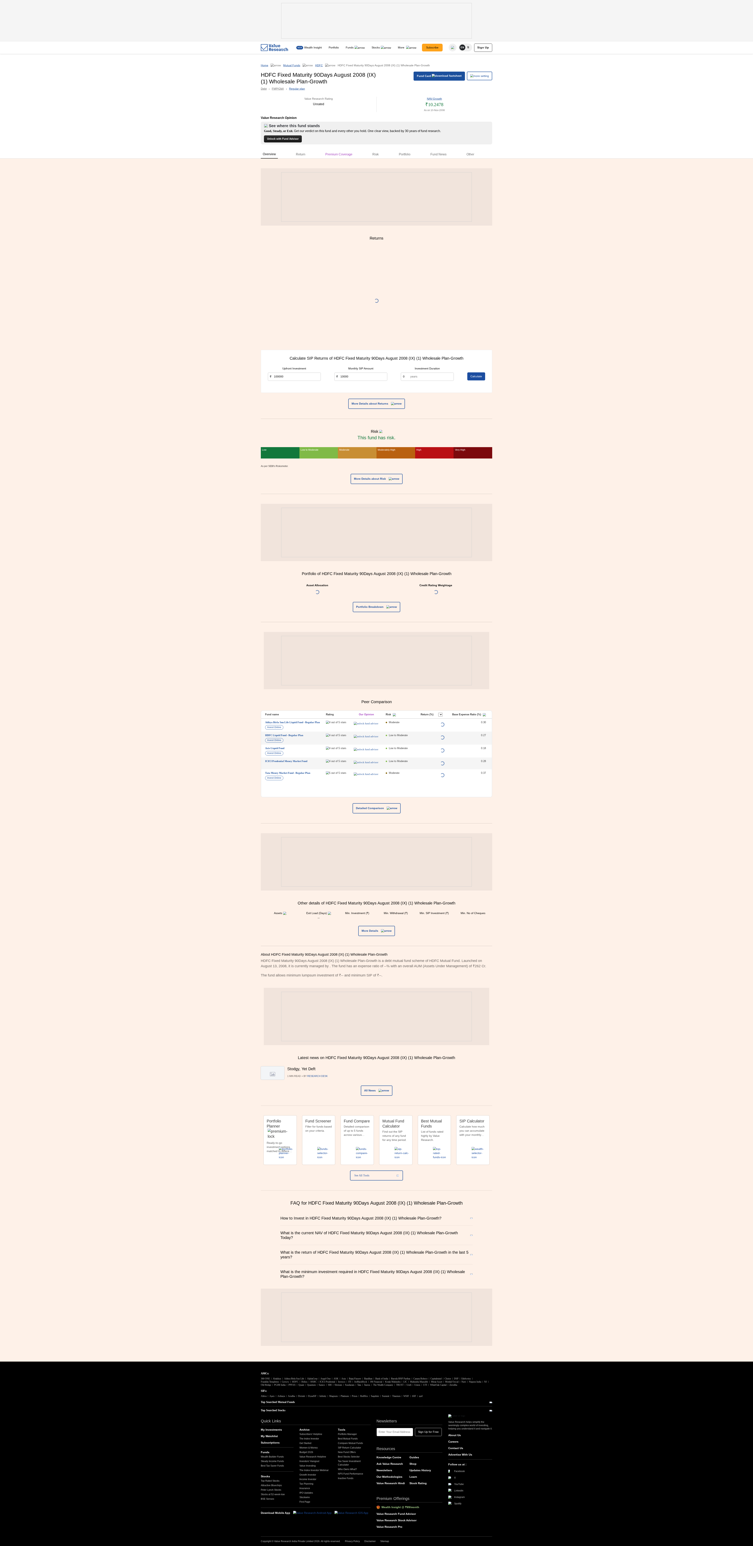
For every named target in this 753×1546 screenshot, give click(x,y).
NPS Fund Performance (350, 1473)
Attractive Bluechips (271, 1485)
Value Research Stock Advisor (396, 1520)
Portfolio (334, 47)
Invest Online (274, 727)
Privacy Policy (352, 1541)
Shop (413, 1463)
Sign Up (483, 47)
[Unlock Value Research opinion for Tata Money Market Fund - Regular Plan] (366, 774)
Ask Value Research (389, 1463)
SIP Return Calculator (349, 1447)
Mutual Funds (291, 65)
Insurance (304, 1488)
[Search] (453, 47)
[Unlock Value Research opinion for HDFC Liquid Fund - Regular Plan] (366, 736)
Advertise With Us (460, 1454)
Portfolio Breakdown (370, 606)
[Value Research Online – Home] (274, 47)
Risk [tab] (375, 154)
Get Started (305, 1443)
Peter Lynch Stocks (271, 1490)
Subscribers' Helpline (310, 1434)
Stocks (376, 47)
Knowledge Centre (388, 1457)
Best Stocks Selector (349, 1456)
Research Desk (317, 1076)
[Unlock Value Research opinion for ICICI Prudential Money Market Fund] (366, 762)
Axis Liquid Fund (274, 748)
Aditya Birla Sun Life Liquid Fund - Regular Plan (292, 722)
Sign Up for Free (428, 1431)
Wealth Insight (313, 47)
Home (264, 65)
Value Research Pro (389, 1526)
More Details (370, 930)
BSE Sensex (267, 1499)
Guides (414, 1457)
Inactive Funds (345, 1478)
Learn (413, 1476)
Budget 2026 (306, 1452)
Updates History (420, 1470)
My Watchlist (269, 1436)
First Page (304, 1501)
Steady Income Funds (272, 1461)
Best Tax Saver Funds (272, 1465)
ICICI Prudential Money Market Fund (286, 761)
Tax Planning (306, 1483)
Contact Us (455, 1448)
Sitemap (384, 1541)
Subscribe (432, 47)
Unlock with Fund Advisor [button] (283, 138)
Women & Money (308, 1447)
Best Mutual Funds (348, 1438)
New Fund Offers (347, 1452)
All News (370, 1090)
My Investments (271, 1429)
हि (468, 47)
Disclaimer (370, 1541)
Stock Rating (418, 1483)
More (401, 47)
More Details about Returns (370, 403)
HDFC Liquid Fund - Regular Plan (284, 735)
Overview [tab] (269, 154)
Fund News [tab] (438, 154)
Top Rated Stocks (270, 1480)
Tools (341, 1429)
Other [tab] (470, 154)
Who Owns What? (347, 1469)
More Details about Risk (370, 478)
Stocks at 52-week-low (273, 1494)
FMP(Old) (278, 88)
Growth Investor (307, 1474)
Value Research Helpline (312, 1456)
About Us (454, 1435)
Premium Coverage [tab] (338, 154)
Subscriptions (270, 1442)
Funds (350, 47)
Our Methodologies (389, 1476)
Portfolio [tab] (404, 154)
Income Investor (307, 1479)
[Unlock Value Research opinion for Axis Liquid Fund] (366, 749)
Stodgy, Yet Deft (301, 1069)
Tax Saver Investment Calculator (349, 1463)
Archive (304, 1429)
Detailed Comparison (370, 808)
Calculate (476, 376)
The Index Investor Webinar (314, 1470)
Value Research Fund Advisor (396, 1513)
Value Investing (307, 1465)
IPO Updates (306, 1492)
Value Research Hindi (390, 1483)
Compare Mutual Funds (350, 1443)
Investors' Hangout (309, 1461)
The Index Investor (309, 1438)
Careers (453, 1441)
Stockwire (304, 1497)
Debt (264, 88)
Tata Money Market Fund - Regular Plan (287, 772)
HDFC (319, 65)
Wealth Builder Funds (272, 1456)
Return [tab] (300, 154)
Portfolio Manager (347, 1434)
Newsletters (384, 1470)
